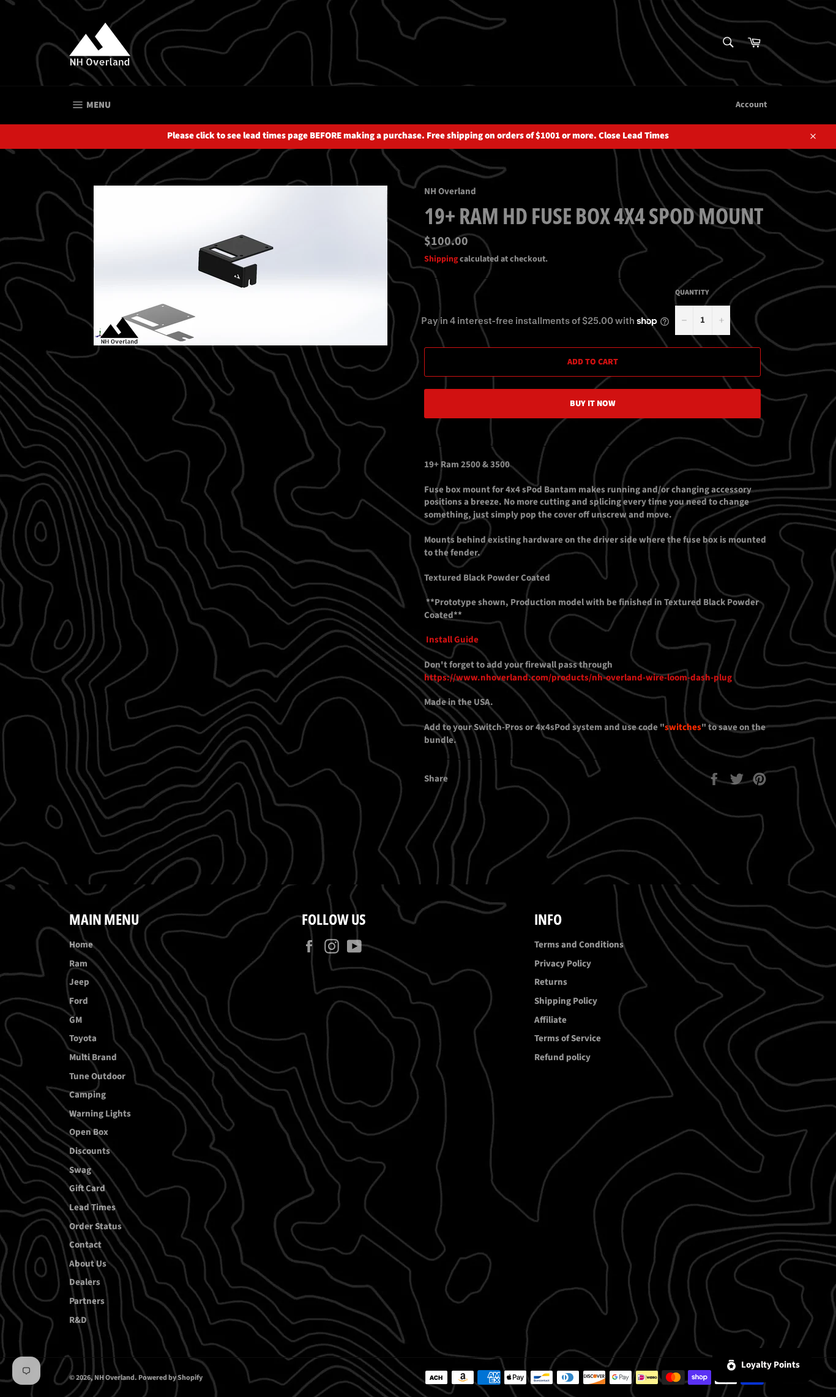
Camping (87, 1094)
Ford (78, 1001)
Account (751, 105)
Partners (87, 1301)
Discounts (89, 1151)
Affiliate (550, 1020)
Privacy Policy (562, 963)
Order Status (95, 1226)
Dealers (84, 1282)
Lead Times (92, 1207)
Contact (85, 1244)
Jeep (79, 982)
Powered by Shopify (170, 1378)
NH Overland (114, 1378)
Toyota (83, 1038)
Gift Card (87, 1188)
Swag (80, 1170)
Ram (78, 963)
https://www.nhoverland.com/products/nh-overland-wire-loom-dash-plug (578, 677)
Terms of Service (567, 1038)
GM (75, 1020)
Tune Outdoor (97, 1076)
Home (81, 944)
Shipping (441, 259)
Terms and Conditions (579, 944)
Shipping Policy (565, 1001)
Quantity (692, 293)
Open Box (88, 1132)
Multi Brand (93, 1057)
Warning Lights (100, 1113)
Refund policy (562, 1057)
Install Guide (451, 639)
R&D (78, 1320)
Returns (550, 982)
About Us (87, 1263)
